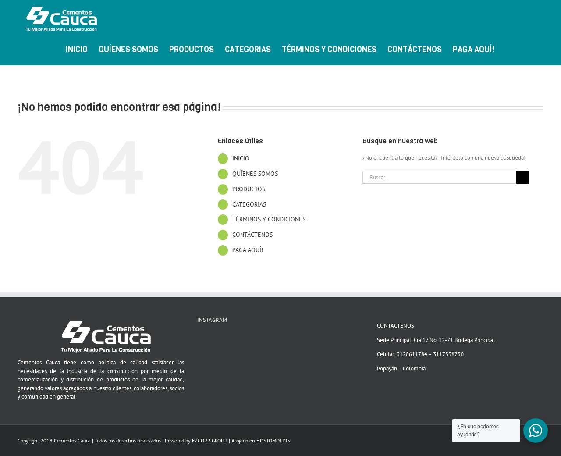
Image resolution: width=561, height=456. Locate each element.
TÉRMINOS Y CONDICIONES (268, 219)
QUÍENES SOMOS (255, 174)
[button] (529, 48)
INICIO (240, 158)
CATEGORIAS (249, 204)
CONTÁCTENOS (252, 235)
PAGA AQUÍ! (247, 250)
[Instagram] (211, 340)
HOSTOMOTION (273, 440)
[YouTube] (199, 340)
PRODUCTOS (248, 189)
